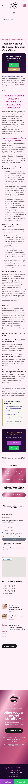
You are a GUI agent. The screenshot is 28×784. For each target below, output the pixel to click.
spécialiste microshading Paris (14, 406)
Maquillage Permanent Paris (10, 76)
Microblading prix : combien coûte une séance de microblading (17, 627)
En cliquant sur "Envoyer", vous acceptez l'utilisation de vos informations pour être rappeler (12, 535)
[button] (14, 13)
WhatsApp (14, 64)
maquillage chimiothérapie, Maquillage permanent (16, 607)
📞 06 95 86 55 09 (14, 443)
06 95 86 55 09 (14, 69)
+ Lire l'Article (11, 611)
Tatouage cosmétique (7, 34)
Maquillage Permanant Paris (12, 40)
